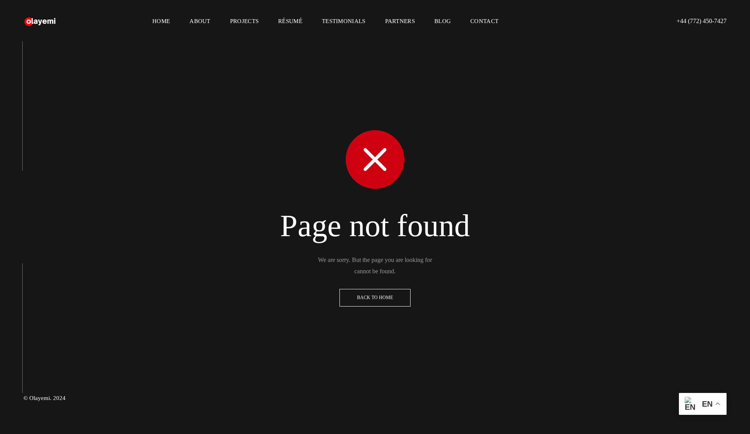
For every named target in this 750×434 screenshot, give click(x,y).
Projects (244, 21)
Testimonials (344, 21)
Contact (484, 21)
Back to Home (375, 297)
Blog (442, 21)
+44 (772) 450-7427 (702, 21)
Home (161, 21)
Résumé (290, 21)
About (200, 21)
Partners (400, 21)
